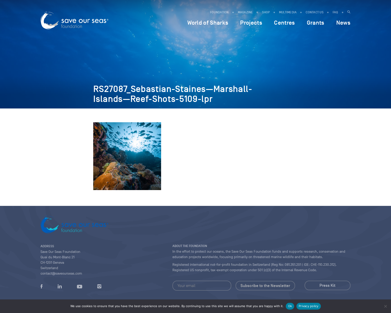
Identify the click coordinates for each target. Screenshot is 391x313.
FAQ (335, 12)
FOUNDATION (219, 12)
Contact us (315, 12)
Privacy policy (309, 306)
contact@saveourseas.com (61, 273)
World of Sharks (207, 23)
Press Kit (327, 285)
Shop (266, 12)
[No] (385, 306)
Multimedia (288, 12)
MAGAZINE (245, 12)
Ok (290, 306)
